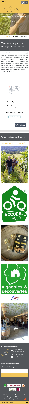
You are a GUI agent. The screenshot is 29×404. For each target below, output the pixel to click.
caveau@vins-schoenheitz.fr (20, 357)
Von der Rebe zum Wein (16, 174)
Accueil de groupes (18, 329)
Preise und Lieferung (9, 399)
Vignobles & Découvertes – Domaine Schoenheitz (14, 281)
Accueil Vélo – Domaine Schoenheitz (14, 203)
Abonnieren (14, 375)
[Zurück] (0, 131)
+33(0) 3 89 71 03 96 (19, 354)
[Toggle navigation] (27, 402)
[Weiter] (28, 131)
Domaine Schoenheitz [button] (7, 402)
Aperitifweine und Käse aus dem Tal (14, 256)
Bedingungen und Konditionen (14, 397)
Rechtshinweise (19, 399)
